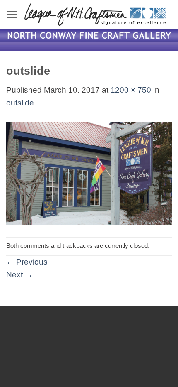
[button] (12, 14)
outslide (20, 102)
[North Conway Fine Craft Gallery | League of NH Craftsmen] (95, 14)
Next (19, 274)
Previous (27, 261)
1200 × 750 (131, 90)
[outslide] (89, 173)
